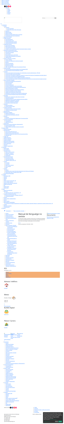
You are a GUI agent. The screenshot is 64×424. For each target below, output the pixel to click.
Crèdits (35, 407)
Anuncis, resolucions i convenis (11, 349)
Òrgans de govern (9, 215)
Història (7, 389)
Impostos (7, 380)
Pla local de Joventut (11, 228)
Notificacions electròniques (11, 376)
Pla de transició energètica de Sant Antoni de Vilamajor (12, 253)
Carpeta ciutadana (9, 375)
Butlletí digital (8, 404)
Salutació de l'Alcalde (10, 214)
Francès (8, 13)
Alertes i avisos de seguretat (11, 398)
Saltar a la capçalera (5, 0)
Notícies (7, 276)
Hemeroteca (8, 405)
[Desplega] (12, 211)
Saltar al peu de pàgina (6, 4)
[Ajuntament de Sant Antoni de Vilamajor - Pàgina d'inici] (13, 20)
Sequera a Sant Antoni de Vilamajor (12, 400)
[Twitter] (5, 6)
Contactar (36, 408)
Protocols (7, 224)
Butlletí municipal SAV (10, 401)
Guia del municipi (9, 386)
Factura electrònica (9, 379)
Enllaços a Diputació (9, 374)
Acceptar (60, 421)
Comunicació (8, 263)
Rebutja (56, 421)
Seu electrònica (9, 258)
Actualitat (6, 392)
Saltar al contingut (5, 1)
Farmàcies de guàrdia (19, 336)
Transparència (8, 365)
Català (8, 9)
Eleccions (7, 261)
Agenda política (9, 273)
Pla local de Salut (10, 230)
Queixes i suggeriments (10, 381)
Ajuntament (8, 210)
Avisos (7, 274)
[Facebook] (7, 6)
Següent (8, 306)
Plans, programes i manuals (19, 210)
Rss (6, 403)
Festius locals (8, 383)
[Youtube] (9, 6)
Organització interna (10, 217)
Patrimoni (7, 256)
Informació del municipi (10, 387)
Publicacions (8, 277)
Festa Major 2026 (9, 393)
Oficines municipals (9, 369)
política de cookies (53, 419)
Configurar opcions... (47, 421)
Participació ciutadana (10, 260)
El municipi (6, 382)
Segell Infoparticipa (9, 367)
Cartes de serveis (9, 223)
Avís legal (36, 411)
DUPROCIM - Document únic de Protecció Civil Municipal (11, 249)
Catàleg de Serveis (9, 373)
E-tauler (7, 371)
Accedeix (5, 288)
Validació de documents (10, 377)
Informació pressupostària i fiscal (12, 347)
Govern (7, 213)
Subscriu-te (6, 314)
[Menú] (1, 23)
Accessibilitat (36, 412)
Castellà (8, 10)
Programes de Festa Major (11, 391)
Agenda (7, 272)
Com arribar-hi (8, 385)
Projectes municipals (10, 257)
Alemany (9, 12)
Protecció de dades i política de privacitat (42, 409)
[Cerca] (55, 18)
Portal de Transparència (10, 262)
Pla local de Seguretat (11, 231)
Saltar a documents (5, 3)
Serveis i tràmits (7, 368)
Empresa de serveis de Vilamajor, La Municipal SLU (15, 363)
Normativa (8, 255)
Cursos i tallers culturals (10, 399)
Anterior (5, 306)
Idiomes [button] (7, 7)
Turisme (7, 388)
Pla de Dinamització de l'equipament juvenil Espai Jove (12, 236)
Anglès (8, 11)
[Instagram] (10, 6)
